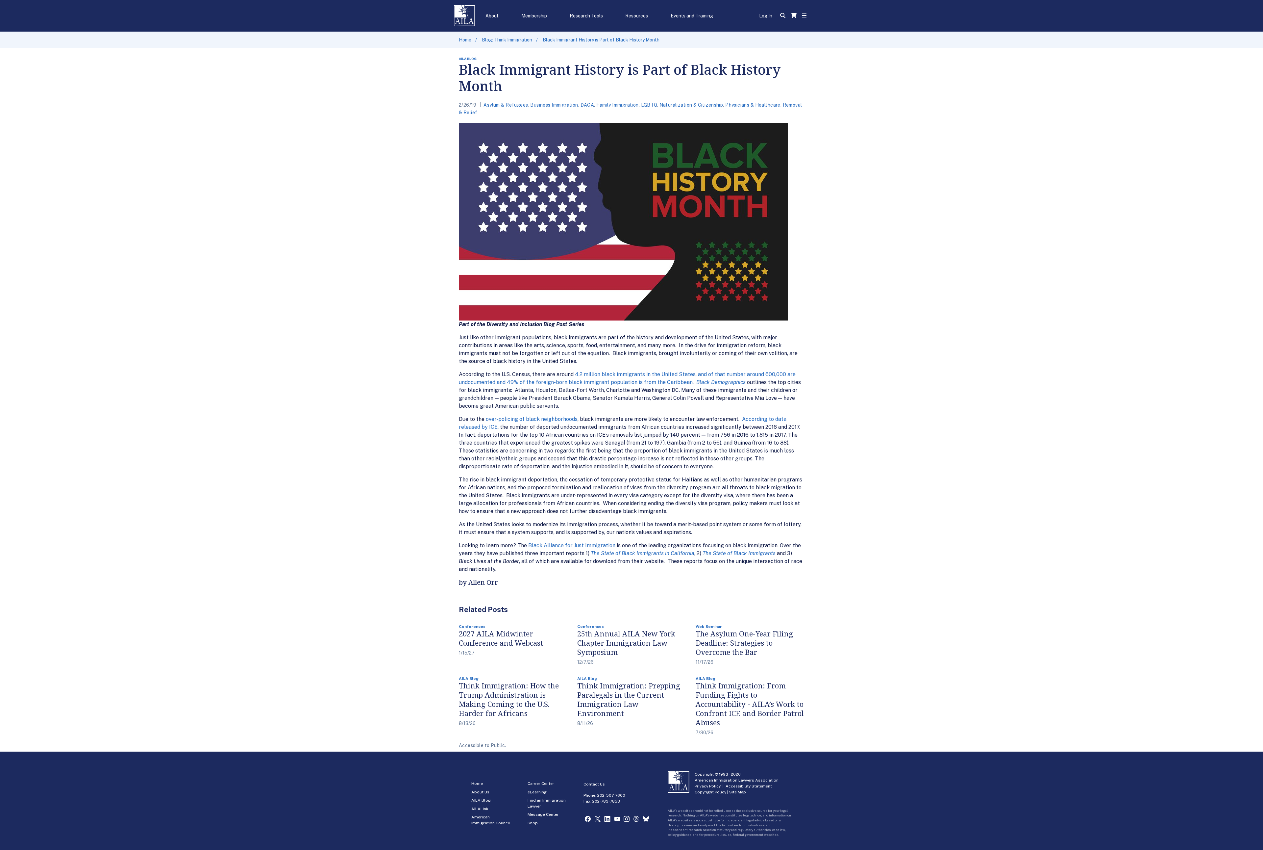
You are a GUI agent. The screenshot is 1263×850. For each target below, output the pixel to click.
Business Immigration (554, 105)
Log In (765, 15)
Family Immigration (617, 105)
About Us (480, 792)
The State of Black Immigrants (739, 553)
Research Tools (586, 15)
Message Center (543, 814)
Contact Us (594, 784)
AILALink (479, 809)
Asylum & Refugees (505, 105)
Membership (534, 15)
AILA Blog (481, 800)
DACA (587, 105)
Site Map (737, 792)
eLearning (537, 792)
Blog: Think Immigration (507, 39)
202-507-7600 (611, 795)
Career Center (541, 783)
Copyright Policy (710, 792)
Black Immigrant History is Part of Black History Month (601, 39)
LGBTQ (649, 105)
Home (465, 39)
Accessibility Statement (749, 786)
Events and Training (692, 15)
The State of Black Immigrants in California (642, 553)
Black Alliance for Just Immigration (571, 545)
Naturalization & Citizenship (691, 105)
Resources (636, 15)
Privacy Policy (708, 786)
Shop (533, 823)
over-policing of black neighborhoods (532, 419)
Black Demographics (721, 382)
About (492, 15)
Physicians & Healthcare (752, 105)
